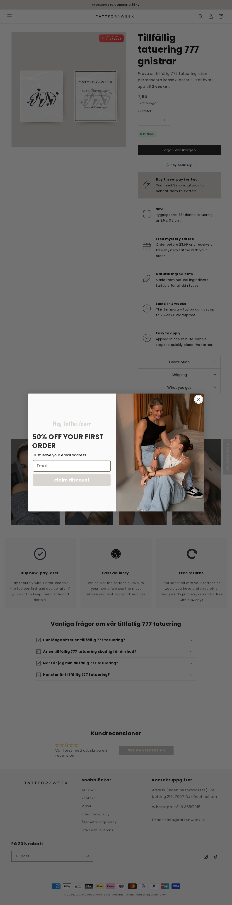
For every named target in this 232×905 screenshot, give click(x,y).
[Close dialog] (199, 399)
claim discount (71, 480)
